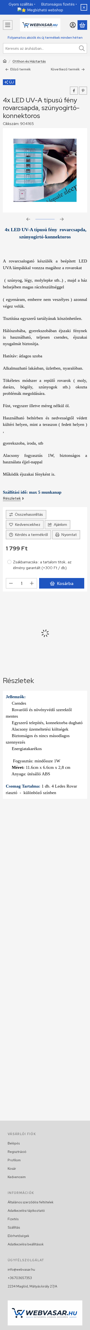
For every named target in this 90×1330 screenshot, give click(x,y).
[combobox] (45, 48)
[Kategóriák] (7, 25)
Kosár (12, 1168)
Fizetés (13, 1219)
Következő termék (65, 69)
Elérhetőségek (18, 1236)
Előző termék (20, 69)
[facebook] (74, 91)
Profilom (14, 1160)
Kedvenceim (17, 1177)
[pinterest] (83, 91)
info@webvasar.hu (21, 1269)
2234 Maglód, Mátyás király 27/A (32, 1286)
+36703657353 (20, 1278)
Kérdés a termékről (31, 534)
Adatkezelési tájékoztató (26, 1210)
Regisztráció (17, 1152)
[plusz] (32, 583)
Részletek (12, 498)
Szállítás (14, 1227)
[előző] (28, 219)
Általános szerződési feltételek (31, 1202)
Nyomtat (69, 534)
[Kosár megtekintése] (82, 25)
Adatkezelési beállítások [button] (26, 1244)
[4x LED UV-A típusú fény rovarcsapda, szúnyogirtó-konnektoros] (45, 170)
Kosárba (65, 583)
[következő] (62, 219)
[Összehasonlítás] (26, 514)
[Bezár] (84, 7)
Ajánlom (60, 524)
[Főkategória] (5, 61)
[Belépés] (73, 25)
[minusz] (11, 583)
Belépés (14, 1143)
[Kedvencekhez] (25, 524)
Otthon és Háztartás (29, 61)
